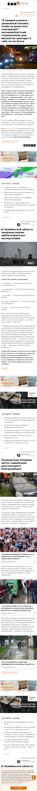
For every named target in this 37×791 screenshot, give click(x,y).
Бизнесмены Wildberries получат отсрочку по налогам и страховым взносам (20, 442)
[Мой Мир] (32, 145)
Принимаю (18, 788)
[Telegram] (29, 145)
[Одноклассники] (27, 145)
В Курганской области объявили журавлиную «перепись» (16, 426)
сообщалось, (11, 128)
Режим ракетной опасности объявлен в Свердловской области (19, 193)
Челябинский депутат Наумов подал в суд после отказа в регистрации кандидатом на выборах (20, 420)
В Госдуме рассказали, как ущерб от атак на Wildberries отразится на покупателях (19, 431)
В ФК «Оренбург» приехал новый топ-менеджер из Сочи (18, 436)
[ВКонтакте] (24, 145)
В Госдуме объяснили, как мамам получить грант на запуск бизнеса (16, 741)
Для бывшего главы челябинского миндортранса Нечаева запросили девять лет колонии (19, 205)
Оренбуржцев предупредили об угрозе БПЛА (19, 211)
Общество (15, 141)
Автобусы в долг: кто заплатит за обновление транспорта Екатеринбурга (19, 188)
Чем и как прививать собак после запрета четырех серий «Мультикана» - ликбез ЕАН (20, 747)
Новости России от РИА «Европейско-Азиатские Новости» (14, 4)
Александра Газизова (27, 15)
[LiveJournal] (34, 145)
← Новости (5, 8)
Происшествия (6, 141)
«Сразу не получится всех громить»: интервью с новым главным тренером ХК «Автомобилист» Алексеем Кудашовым (19, 734)
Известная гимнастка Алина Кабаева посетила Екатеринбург (18, 199)
